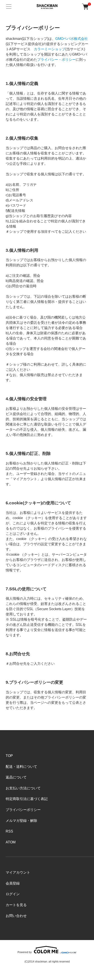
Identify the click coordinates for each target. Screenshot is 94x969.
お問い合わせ (16, 916)
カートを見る (16, 905)
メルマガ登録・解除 (21, 820)
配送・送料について (21, 766)
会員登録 (13, 883)
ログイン (13, 894)
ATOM (11, 842)
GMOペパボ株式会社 (71, 39)
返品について (16, 777)
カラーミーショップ (49, 49)
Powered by (24, 952)
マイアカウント (18, 872)
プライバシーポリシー (23, 810)
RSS (9, 831)
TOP (9, 756)
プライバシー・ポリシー (56, 59)
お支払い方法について (23, 788)
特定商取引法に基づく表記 (27, 799)
